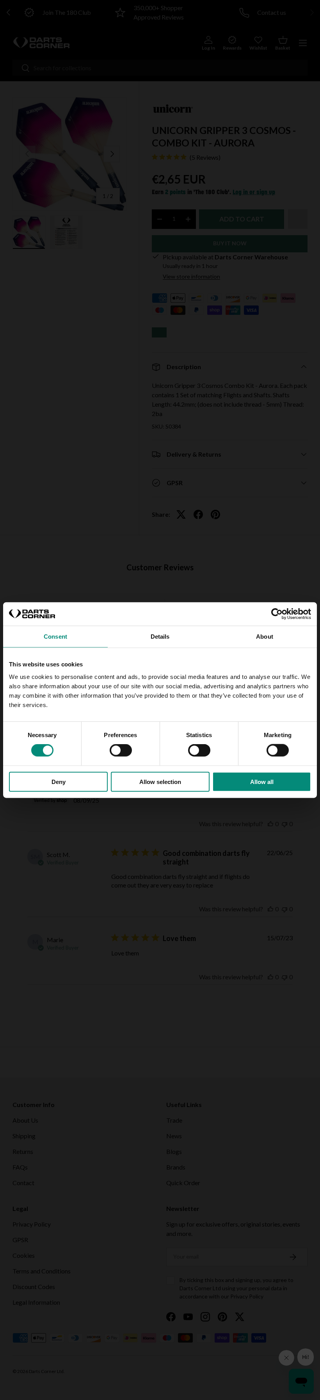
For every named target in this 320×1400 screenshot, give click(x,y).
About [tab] (264, 636)
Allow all (262, 781)
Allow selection (160, 781)
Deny (59, 781)
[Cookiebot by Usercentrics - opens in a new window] (277, 614)
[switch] (121, 750)
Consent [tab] (55, 636)
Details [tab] (160, 636)
